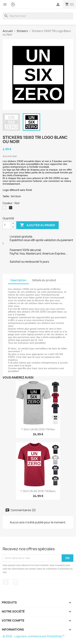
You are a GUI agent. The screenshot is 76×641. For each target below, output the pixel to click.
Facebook (6, 582)
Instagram (15, 582)
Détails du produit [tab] (44, 280)
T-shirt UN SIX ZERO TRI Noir (38, 429)
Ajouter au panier (37, 225)
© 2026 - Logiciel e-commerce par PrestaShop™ (33, 636)
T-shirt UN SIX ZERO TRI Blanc (38, 491)
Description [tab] (18, 280)
